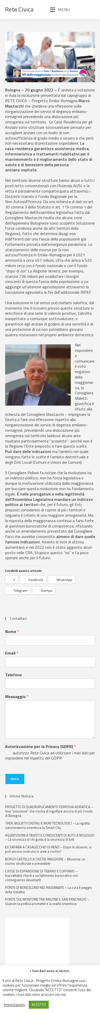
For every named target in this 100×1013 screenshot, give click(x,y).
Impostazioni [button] (14, 1005)
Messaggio (16, 696)
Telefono (13, 675)
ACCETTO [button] (39, 1004)
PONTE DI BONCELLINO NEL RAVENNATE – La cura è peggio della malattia (48, 889)
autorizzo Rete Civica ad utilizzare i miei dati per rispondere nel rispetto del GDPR (50, 755)
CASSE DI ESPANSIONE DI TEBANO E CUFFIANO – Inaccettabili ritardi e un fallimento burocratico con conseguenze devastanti (41, 875)
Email (11, 653)
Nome (12, 631)
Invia (15, 778)
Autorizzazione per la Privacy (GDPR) (40, 746)
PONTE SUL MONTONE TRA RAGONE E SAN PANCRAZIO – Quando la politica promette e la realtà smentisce (47, 901)
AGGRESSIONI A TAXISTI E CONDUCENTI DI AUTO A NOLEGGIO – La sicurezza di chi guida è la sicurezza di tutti (49, 837)
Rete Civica (19, 9)
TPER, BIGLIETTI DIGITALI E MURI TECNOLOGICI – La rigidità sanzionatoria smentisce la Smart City (47, 825)
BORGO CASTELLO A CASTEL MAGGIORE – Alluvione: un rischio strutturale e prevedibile (45, 861)
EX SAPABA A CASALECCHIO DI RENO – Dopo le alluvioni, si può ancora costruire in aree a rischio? (48, 849)
